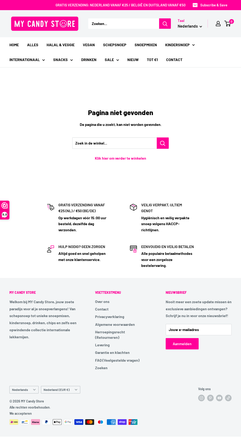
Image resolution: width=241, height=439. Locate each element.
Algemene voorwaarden (115, 324)
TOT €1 (152, 59)
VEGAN (89, 44)
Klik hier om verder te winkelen (120, 158)
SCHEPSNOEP (114, 44)
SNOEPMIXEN (146, 44)
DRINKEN (88, 59)
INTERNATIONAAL (24, 59)
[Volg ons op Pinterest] (210, 398)
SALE (109, 59)
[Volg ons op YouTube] (219, 398)
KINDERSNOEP (177, 44)
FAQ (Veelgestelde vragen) (117, 360)
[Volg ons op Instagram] (201, 398)
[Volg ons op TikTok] (228, 398)
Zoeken (101, 367)
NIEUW (133, 59)
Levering (102, 345)
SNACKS (60, 59)
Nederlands (20, 390)
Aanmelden (182, 343)
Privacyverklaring (109, 316)
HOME (14, 44)
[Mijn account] (218, 23)
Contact (101, 309)
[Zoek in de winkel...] (163, 143)
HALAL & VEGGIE (61, 44)
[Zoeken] (165, 23)
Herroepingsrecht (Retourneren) (110, 334)
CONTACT (174, 59)
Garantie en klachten (112, 352)
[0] (228, 23)
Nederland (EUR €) (57, 390)
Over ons (102, 301)
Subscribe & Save (213, 5)
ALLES (32, 44)
